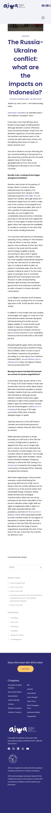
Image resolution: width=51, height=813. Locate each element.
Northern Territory (14, 712)
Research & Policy (17, 635)
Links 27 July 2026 (16, 587)
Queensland (13, 696)
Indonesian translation (17, 113)
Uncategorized (16, 639)
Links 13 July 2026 (16, 605)
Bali (28, 685)
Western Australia (15, 708)
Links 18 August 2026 (17, 583)
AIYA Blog (25, 36)
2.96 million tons (31, 196)
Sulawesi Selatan (33, 712)
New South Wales (14, 692)
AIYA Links (14, 622)
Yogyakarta (31, 716)
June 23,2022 (37, 99)
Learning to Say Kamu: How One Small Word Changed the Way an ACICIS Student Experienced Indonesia (26, 598)
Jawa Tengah (32, 697)
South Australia (13, 700)
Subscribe (25, 669)
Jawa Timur (31, 701)
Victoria (11, 704)
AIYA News (15, 626)
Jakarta (30, 689)
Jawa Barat (31, 693)
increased (15, 333)
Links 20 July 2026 (16, 591)
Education (14, 631)
